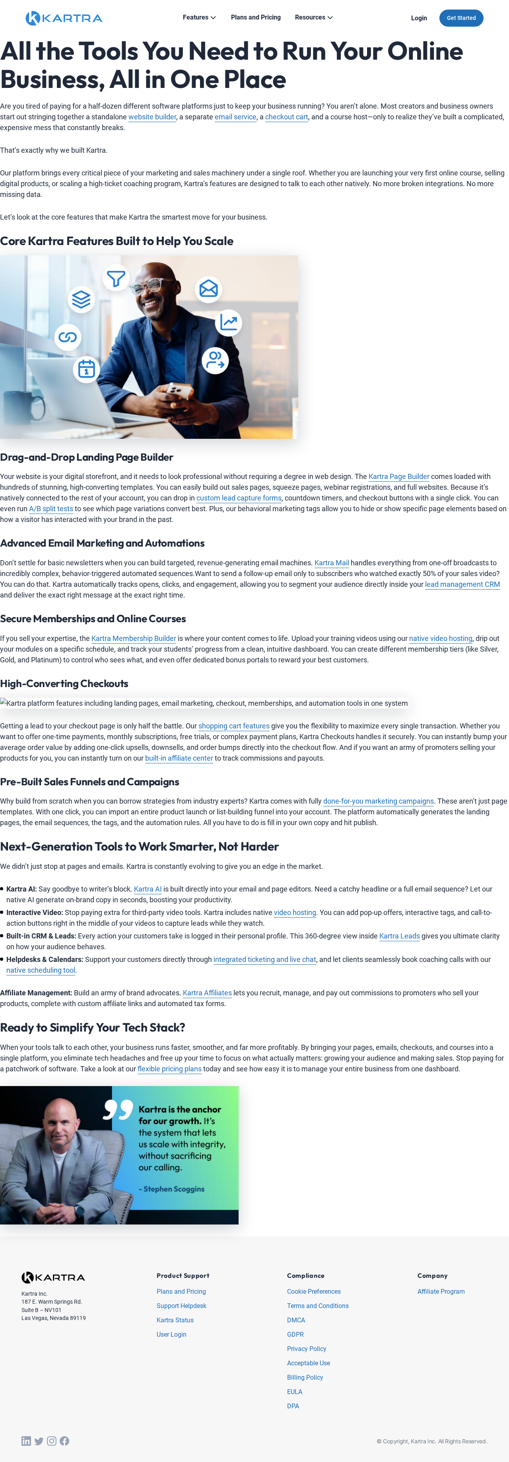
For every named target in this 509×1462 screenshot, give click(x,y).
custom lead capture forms (239, 498)
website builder (152, 117)
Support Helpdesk (181, 1306)
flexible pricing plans (170, 1069)
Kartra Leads (399, 936)
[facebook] (64, 1441)
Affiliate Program (441, 1292)
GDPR (295, 1335)
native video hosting (440, 638)
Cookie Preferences (314, 1292)
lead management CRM (462, 584)
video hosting (295, 912)
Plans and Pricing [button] (256, 17)
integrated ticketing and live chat (265, 959)
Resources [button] (310, 17)
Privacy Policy (306, 1349)
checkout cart (286, 117)
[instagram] (51, 1441)
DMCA (296, 1320)
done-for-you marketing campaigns (378, 801)
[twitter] (39, 1441)
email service (235, 117)
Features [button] (195, 17)
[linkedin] (26, 1441)
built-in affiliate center (179, 758)
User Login (172, 1335)
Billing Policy (305, 1377)
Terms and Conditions (318, 1306)
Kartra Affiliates (207, 993)
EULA (294, 1392)
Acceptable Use (308, 1363)
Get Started (461, 18)
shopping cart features (234, 726)
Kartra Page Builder (399, 476)
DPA (293, 1406)
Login (419, 18)
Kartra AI (148, 889)
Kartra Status (175, 1320)
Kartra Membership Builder (133, 638)
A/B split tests (51, 508)
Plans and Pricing (181, 1292)
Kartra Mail (332, 563)
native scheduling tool (40, 970)
